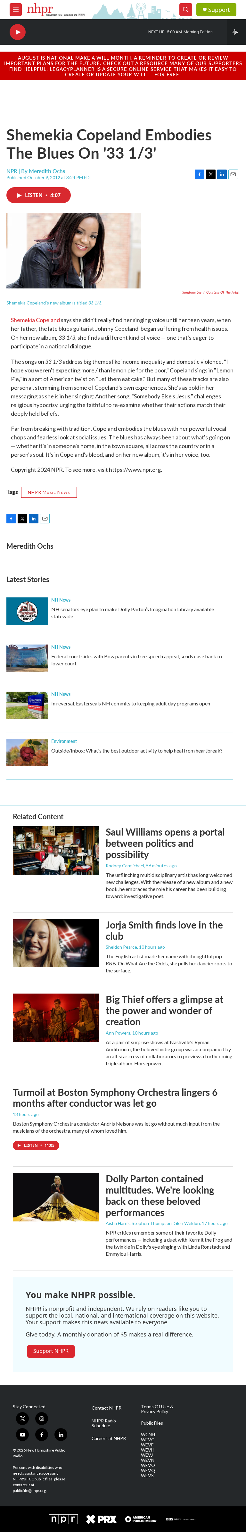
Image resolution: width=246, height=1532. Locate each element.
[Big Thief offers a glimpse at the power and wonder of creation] (56, 1018)
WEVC (147, 1439)
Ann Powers (118, 1033)
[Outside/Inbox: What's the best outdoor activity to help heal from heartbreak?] (27, 752)
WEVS (147, 1475)
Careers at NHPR (109, 1438)
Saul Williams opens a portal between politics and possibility (165, 843)
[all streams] (236, 32)
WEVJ (147, 1455)
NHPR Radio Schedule (104, 1423)
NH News (60, 599)
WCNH (148, 1434)
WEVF (147, 1444)
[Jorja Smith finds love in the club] (56, 943)
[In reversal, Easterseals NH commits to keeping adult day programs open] (27, 705)
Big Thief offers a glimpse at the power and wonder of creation (164, 1010)
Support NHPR (51, 1350)
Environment (64, 741)
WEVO (148, 1465)
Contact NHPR (106, 1408)
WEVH (147, 1450)
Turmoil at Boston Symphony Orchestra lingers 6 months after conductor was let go (115, 1097)
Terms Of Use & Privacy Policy (157, 1409)
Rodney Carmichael (125, 865)
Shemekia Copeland (35, 319)
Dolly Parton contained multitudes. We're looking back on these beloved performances (160, 1195)
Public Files (152, 1423)
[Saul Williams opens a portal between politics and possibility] (56, 850)
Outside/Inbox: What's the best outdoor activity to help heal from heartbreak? (137, 750)
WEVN (147, 1460)
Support (219, 9)
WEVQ (148, 1470)
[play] (17, 32)
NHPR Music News (49, 492)
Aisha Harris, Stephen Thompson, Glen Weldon (153, 1223)
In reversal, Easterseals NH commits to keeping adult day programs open (130, 703)
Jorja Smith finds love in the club (164, 930)
